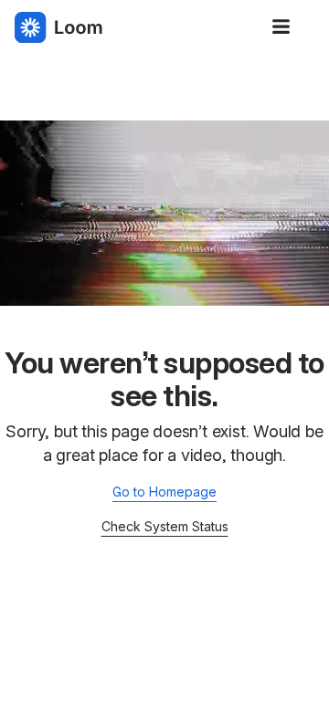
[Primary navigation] (281, 27)
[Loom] (58, 27)
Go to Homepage (164, 491)
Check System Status (164, 526)
